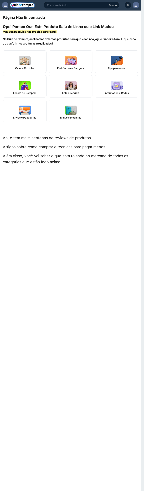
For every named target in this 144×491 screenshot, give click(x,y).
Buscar (113, 5)
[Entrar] (128, 5)
